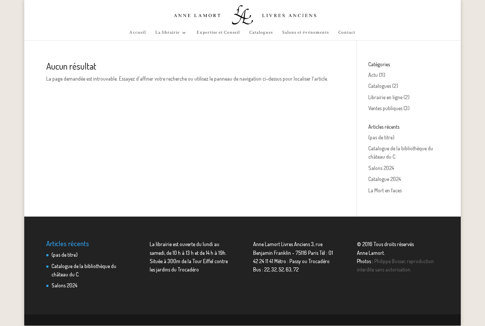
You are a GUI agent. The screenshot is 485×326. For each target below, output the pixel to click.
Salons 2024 (381, 168)
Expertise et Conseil (218, 32)
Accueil (137, 32)
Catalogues (261, 32)
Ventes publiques (385, 108)
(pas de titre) (381, 137)
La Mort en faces (385, 190)
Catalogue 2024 (384, 179)
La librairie (167, 32)
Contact (346, 32)
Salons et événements (305, 32)
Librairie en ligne (385, 97)
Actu (373, 75)
